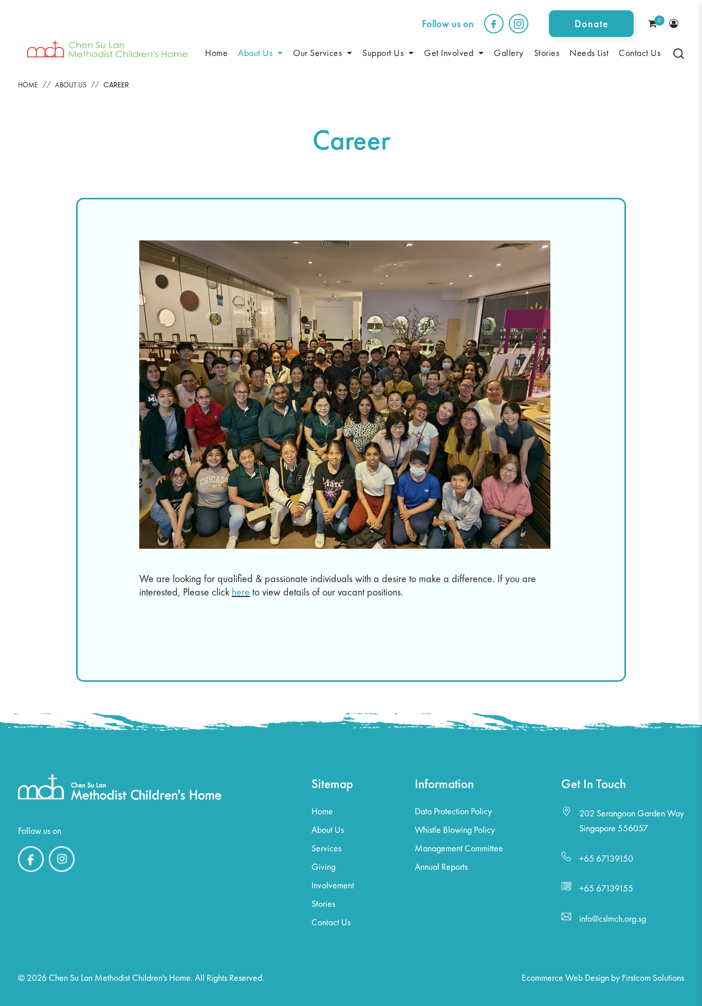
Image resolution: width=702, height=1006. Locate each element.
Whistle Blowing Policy (455, 829)
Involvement (332, 885)
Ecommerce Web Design (565, 977)
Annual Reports (441, 866)
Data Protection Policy (453, 811)
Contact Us (330, 922)
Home (28, 84)
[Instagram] (62, 872)
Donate (591, 23)
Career (116, 85)
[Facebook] (31, 872)
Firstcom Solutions (653, 977)
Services (326, 848)
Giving (323, 866)
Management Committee (459, 848)
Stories (323, 903)
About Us (70, 84)
